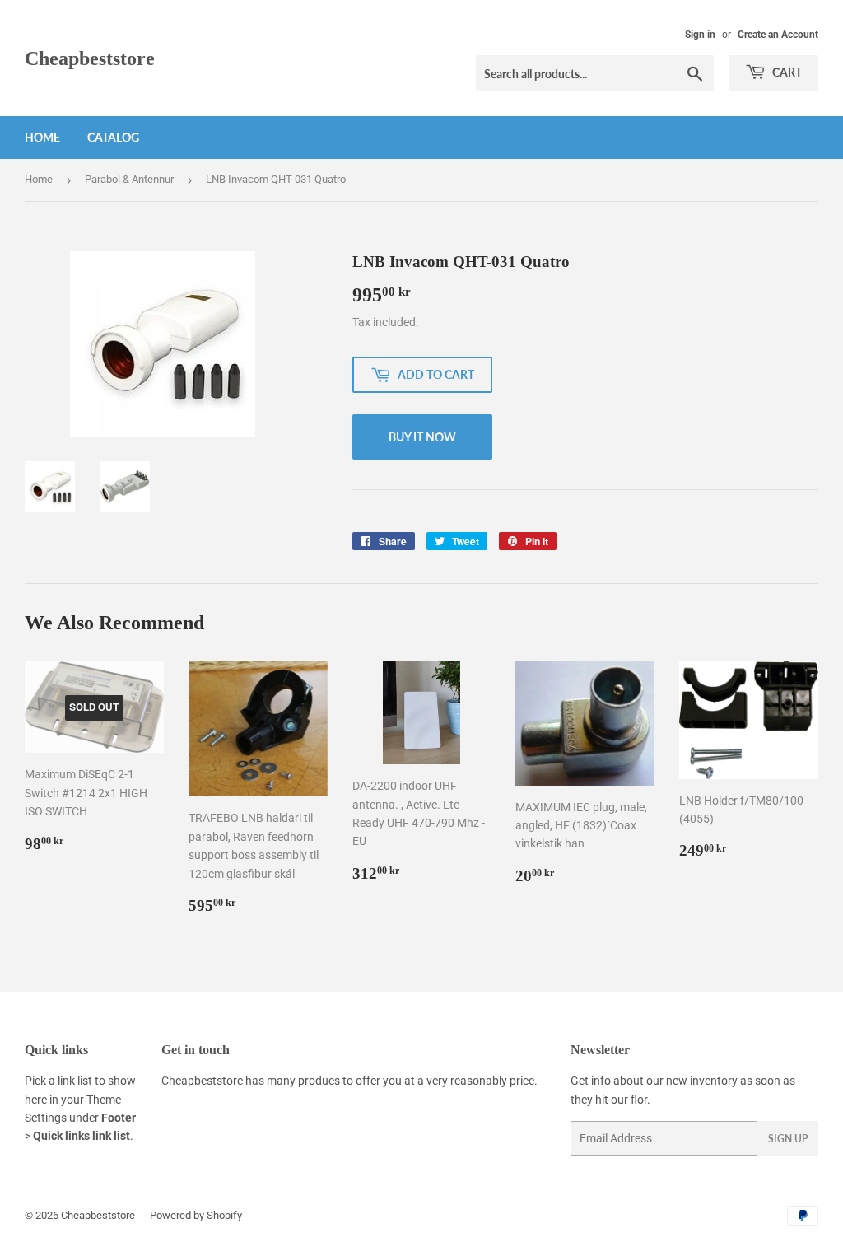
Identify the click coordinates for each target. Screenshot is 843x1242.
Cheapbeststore (90, 58)
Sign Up (788, 1138)
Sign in (700, 34)
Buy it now (422, 437)
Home (42, 137)
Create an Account (778, 34)
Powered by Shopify (196, 1215)
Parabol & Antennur (129, 179)
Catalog (113, 137)
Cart (786, 72)
